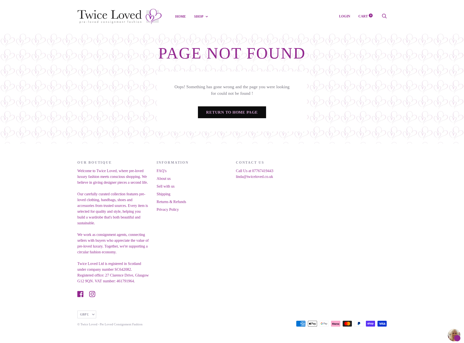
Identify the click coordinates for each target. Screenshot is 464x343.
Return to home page (232, 112)
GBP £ (84, 314)
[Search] (384, 16)
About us (164, 178)
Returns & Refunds (171, 202)
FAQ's (162, 171)
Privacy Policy (168, 209)
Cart (364, 16)
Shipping (163, 194)
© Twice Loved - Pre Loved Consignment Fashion (110, 324)
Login (344, 16)
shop (199, 16)
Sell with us (165, 186)
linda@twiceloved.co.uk (254, 177)
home (180, 16)
